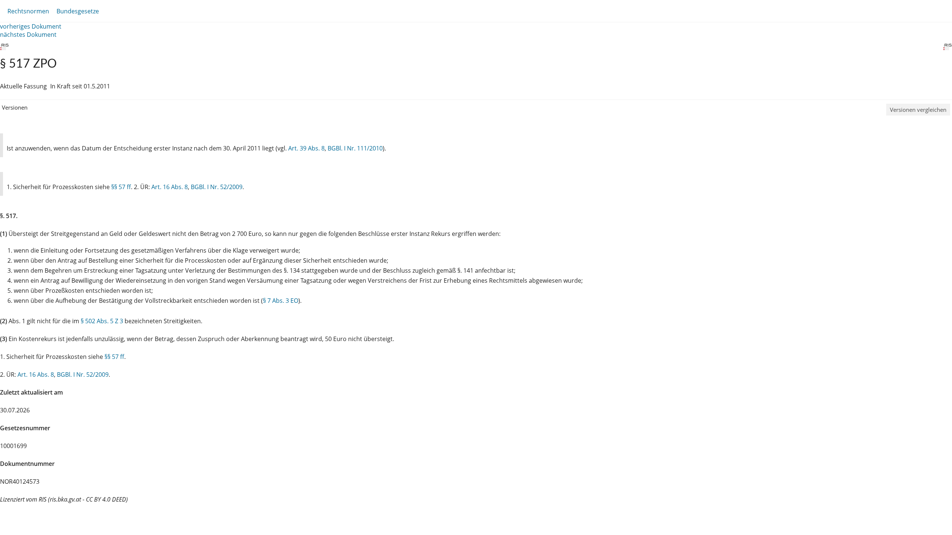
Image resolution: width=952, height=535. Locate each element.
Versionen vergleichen (918, 109)
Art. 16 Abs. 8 (169, 187)
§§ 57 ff (121, 187)
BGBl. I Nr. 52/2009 (216, 187)
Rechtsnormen (28, 11)
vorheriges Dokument (30, 26)
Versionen (15, 107)
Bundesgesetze (78, 11)
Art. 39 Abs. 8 (306, 148)
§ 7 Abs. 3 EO (280, 300)
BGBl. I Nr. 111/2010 (355, 148)
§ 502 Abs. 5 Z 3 (102, 321)
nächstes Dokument (28, 34)
